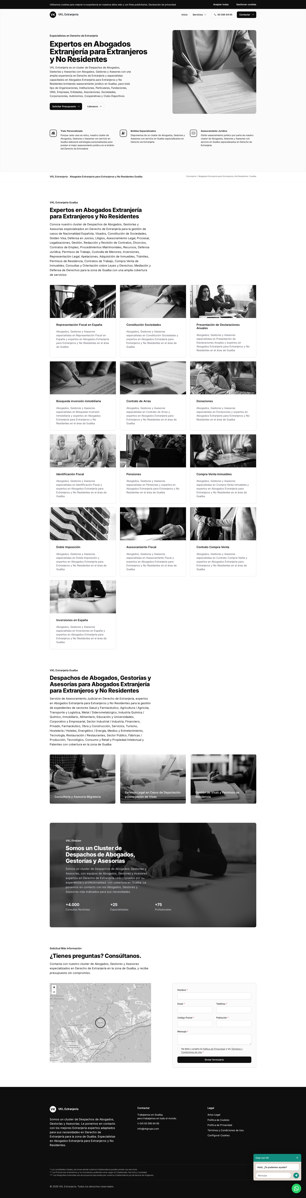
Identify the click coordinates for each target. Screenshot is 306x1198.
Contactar (244, 14)
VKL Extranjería (67, 14)
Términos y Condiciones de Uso (226, 1130)
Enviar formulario (214, 1059)
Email (181, 1003)
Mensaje (182, 1031)
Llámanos (92, 106)
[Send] (296, 1175)
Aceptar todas (221, 4)
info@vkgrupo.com (148, 1128)
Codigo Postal (185, 1017)
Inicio (185, 14)
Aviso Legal (214, 1114)
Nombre (182, 990)
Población (222, 1017)
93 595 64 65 (225, 14)
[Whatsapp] (296, 1188)
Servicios (198, 14)
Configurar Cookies (219, 1135)
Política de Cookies (218, 1119)
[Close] (297, 1158)
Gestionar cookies (246, 4)
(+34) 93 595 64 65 (148, 1123)
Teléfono (221, 1003)
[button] (100, 1022)
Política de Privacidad (214, 1048)
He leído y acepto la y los (212, 1050)
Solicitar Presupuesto (64, 106)
